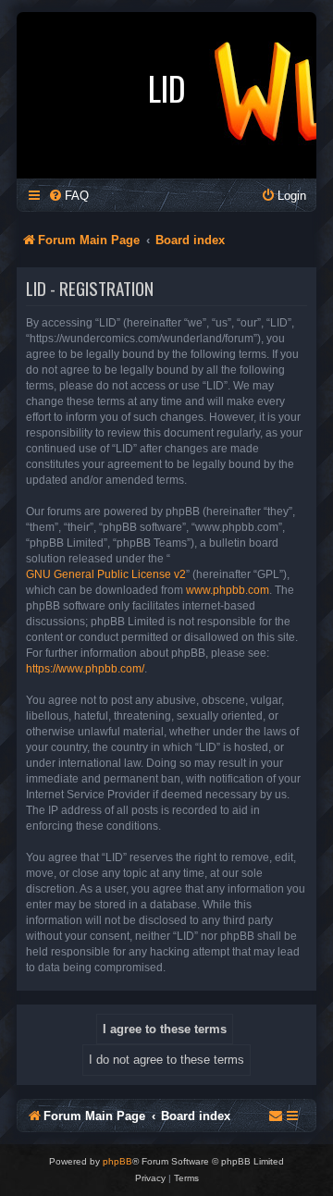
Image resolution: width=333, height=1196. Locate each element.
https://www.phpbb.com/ (85, 668)
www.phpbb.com (227, 590)
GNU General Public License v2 (106, 574)
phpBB (117, 1161)
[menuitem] (68, 195)
